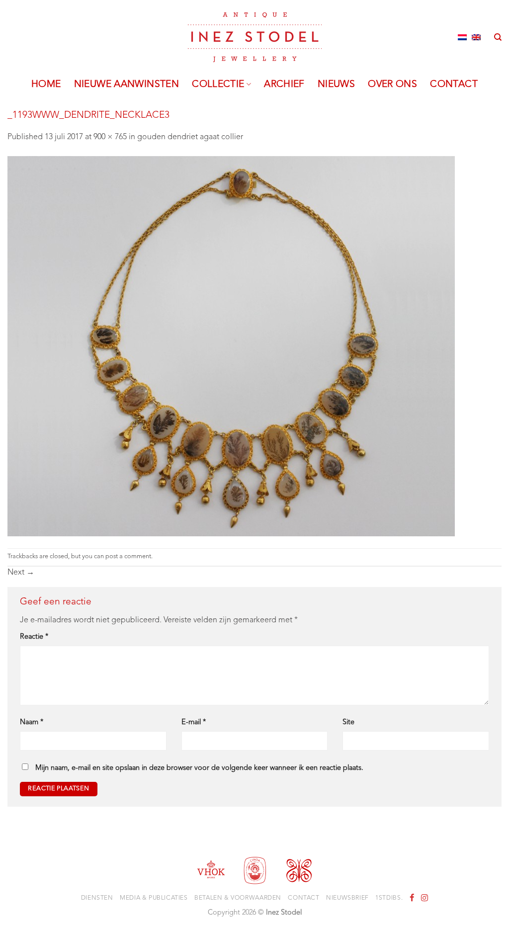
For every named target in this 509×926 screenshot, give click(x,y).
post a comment (128, 556)
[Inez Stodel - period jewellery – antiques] (255, 37)
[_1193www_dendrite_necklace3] (231, 346)
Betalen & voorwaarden (237, 898)
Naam (31, 722)
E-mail (193, 722)
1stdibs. (389, 898)
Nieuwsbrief (347, 898)
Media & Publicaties (154, 898)
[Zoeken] (498, 37)
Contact (454, 84)
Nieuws (336, 84)
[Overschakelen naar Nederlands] (462, 37)
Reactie (34, 637)
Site (348, 722)
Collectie (218, 84)
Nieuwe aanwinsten (126, 84)
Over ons (392, 84)
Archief (284, 84)
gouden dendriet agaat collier (190, 137)
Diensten (97, 898)
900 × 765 (110, 137)
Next (20, 573)
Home (46, 84)
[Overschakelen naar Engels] (476, 37)
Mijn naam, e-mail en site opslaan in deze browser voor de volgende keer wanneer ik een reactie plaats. (199, 768)
